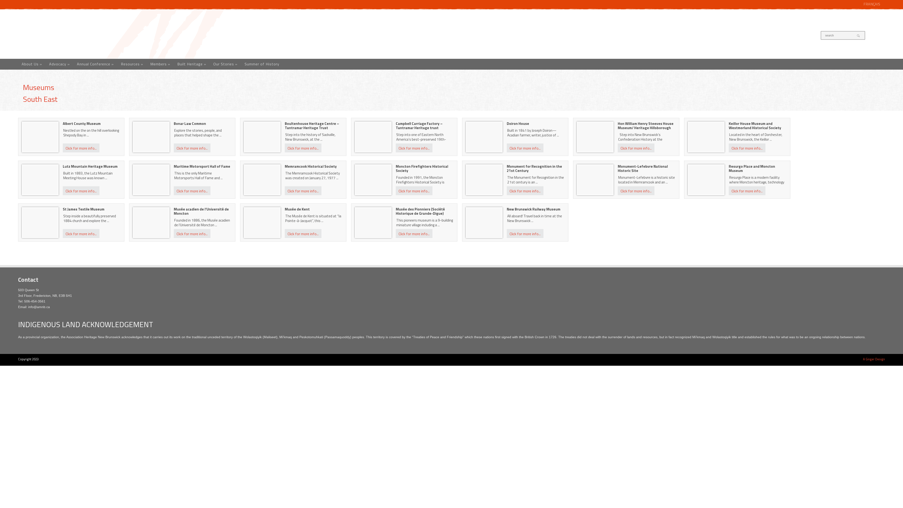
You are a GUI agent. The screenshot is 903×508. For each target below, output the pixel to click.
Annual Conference (95, 64)
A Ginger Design (874, 359)
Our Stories (225, 64)
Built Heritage (191, 64)
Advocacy (59, 64)
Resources (132, 64)
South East (40, 99)
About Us (32, 64)
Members (160, 64)
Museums (38, 87)
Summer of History (262, 64)
